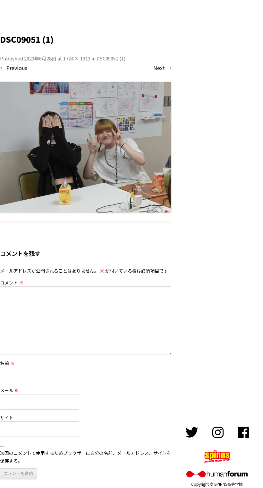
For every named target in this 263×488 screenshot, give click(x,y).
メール (9, 390)
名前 (7, 363)
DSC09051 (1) (111, 58)
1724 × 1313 (76, 58)
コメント (11, 282)
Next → (162, 68)
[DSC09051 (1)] (85, 147)
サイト (6, 417)
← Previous (13, 68)
